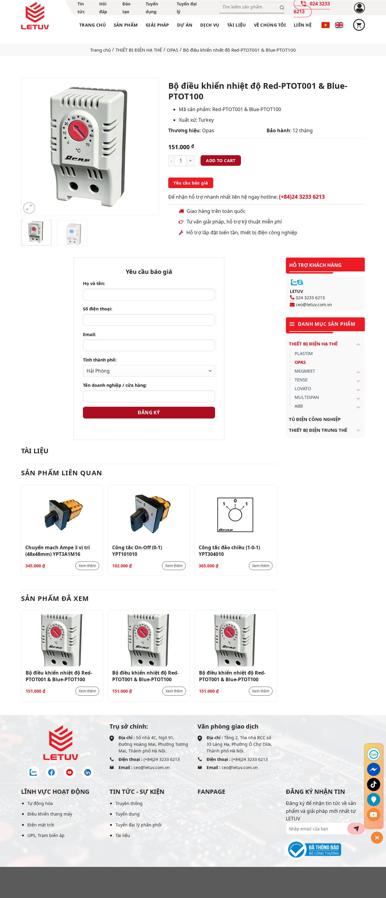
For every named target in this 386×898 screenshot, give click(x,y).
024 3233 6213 (310, 297)
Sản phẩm (126, 25)
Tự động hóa (40, 803)
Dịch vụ (209, 25)
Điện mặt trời (40, 825)
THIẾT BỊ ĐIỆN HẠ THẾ (138, 50)
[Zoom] (29, 208)
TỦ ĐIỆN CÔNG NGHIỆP (314, 419)
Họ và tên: (94, 283)
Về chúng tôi (270, 25)
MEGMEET (305, 371)
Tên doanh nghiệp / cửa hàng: (115, 385)
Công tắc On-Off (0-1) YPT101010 (137, 550)
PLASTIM (304, 353)
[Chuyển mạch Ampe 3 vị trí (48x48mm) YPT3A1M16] (62, 515)
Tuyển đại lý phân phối (138, 825)
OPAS (172, 50)
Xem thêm (87, 565)
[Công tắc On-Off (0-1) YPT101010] (149, 515)
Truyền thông (129, 803)
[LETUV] (35, 16)
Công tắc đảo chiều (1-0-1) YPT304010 (229, 550)
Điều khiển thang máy (49, 814)
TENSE (301, 380)
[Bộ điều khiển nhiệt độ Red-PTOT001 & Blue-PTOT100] (63, 640)
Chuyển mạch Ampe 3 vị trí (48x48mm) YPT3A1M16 (57, 550)
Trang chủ (92, 25)
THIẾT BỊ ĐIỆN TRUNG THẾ (318, 430)
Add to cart (221, 160)
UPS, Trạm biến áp (46, 835)
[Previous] (31, 146)
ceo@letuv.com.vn (314, 304)
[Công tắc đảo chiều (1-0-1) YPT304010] (236, 515)
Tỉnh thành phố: (99, 360)
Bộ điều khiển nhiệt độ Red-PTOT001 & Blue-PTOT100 (59, 675)
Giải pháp (157, 25)
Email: (89, 334)
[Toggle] (358, 344)
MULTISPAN (307, 397)
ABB (299, 406)
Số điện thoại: (97, 309)
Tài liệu (236, 25)
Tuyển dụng (127, 814)
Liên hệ (303, 25)
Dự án (184, 25)
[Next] (148, 146)
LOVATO (303, 388)
